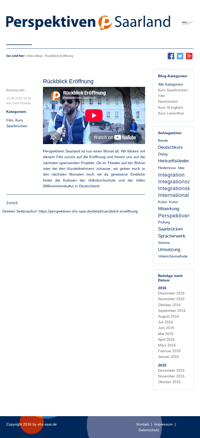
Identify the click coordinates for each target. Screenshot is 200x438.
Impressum (163, 424)
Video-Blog (34, 56)
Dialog (162, 154)
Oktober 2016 (169, 305)
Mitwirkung (168, 208)
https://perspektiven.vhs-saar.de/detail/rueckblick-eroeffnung (88, 211)
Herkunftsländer (173, 160)
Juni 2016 (166, 328)
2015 (162, 365)
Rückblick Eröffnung (68, 81)
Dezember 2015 (171, 370)
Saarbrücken (170, 229)
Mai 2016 (165, 334)
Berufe (163, 141)
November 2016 (171, 299)
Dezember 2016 (171, 293)
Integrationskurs (178, 188)
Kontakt (142, 424)
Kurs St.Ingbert (170, 107)
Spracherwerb (171, 236)
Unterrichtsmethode (173, 256)
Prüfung (164, 222)
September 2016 (172, 310)
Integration (171, 175)
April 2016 (166, 339)
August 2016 (168, 316)
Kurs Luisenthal (171, 113)
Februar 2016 (169, 351)
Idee (181, 168)
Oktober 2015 (169, 382)
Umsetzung (169, 249)
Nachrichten (168, 101)
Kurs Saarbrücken (173, 90)
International (173, 195)
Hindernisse (167, 168)
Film (9, 120)
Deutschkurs (170, 147)
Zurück (12, 203)
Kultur (162, 202)
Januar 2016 (168, 357)
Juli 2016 (165, 322)
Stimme (164, 243)
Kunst (173, 202)
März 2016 (167, 345)
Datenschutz (149, 430)
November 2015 (171, 376)
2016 (162, 288)
